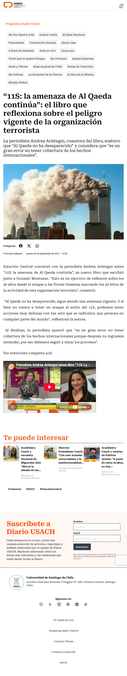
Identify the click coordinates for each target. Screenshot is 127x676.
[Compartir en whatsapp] (37, 246)
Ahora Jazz (68, 42)
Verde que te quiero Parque (26, 58)
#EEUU (30, 489)
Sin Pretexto (58, 58)
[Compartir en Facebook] (21, 246)
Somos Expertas (82, 58)
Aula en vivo (47, 50)
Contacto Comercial (63, 652)
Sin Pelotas (15, 74)
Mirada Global (17, 82)
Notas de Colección (80, 66)
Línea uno (67, 50)
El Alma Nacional (74, 34)
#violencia (14, 489)
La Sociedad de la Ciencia (45, 74)
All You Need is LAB (21, 34)
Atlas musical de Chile (47, 66)
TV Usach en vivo (63, 620)
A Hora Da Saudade (21, 50)
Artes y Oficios (18, 66)
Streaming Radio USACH (63, 630)
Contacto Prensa (63, 641)
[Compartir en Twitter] (29, 246)
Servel (63, 662)
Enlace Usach (48, 34)
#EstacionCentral (51, 489)
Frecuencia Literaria (42, 42)
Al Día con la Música (80, 74)
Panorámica (16, 42)
